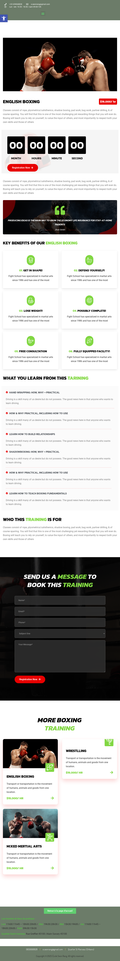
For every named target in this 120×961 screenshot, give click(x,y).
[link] (4, 18)
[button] (43, 13)
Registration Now (28, 679)
